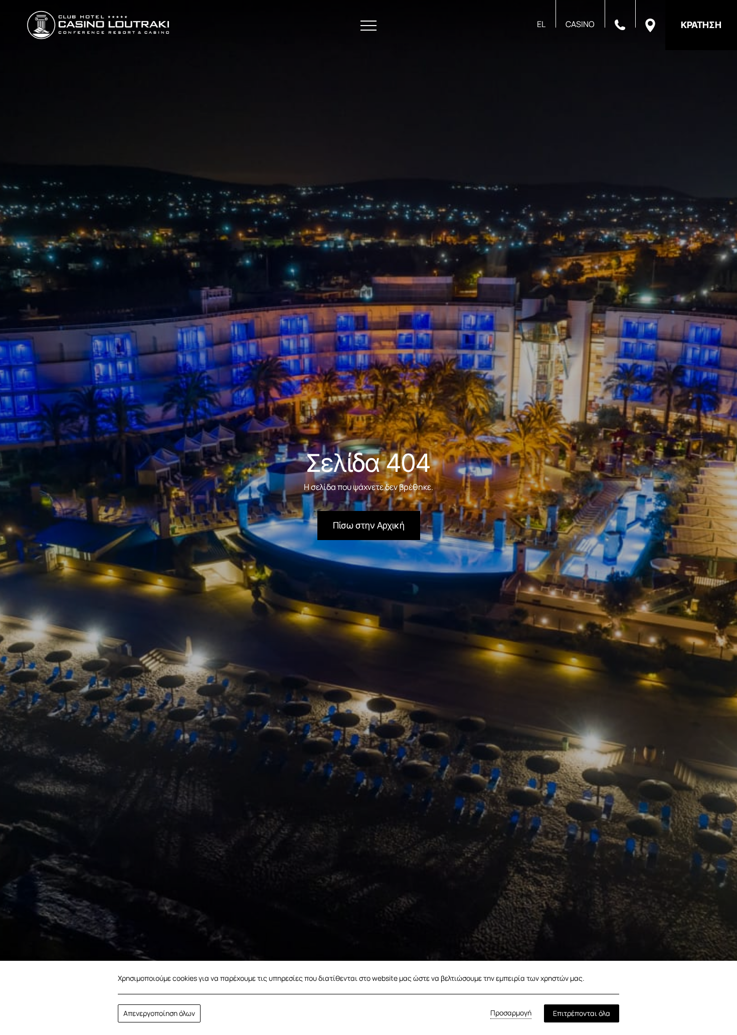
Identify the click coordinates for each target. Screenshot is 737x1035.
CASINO (580, 24)
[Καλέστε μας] (620, 24)
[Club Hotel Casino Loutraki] (98, 25)
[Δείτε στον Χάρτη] (650, 24)
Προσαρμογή (510, 1012)
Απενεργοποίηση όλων (159, 1013)
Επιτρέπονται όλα (581, 1013)
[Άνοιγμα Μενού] (368, 26)
